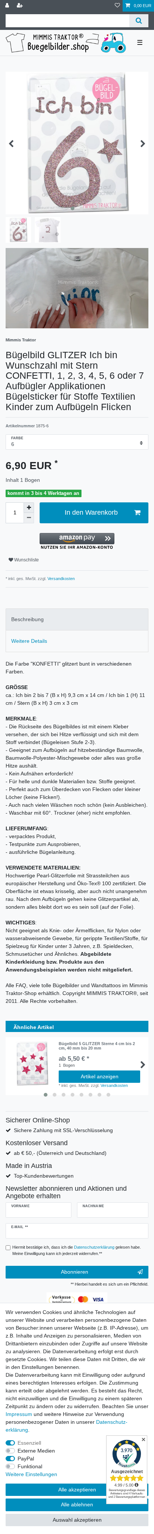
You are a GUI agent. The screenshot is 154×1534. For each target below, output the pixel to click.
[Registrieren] (20, 6)
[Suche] (138, 20)
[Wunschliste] (117, 6)
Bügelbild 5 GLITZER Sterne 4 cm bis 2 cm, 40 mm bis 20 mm (97, 1045)
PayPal (26, 1459)
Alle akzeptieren (77, 1490)
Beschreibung (27, 619)
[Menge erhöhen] (29, 507)
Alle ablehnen (77, 1504)
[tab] (77, 619)
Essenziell (29, 1443)
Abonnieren (74, 1272)
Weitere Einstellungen (31, 1474)
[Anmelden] (8, 6)
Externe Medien (36, 1451)
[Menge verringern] (29, 518)
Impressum (19, 1414)
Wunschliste (26, 560)
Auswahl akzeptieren (77, 1520)
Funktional (30, 1466)
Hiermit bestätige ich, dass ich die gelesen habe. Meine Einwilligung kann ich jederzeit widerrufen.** (76, 1250)
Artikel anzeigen (99, 1076)
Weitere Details (29, 641)
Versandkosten (60, 578)
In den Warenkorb (91, 512)
